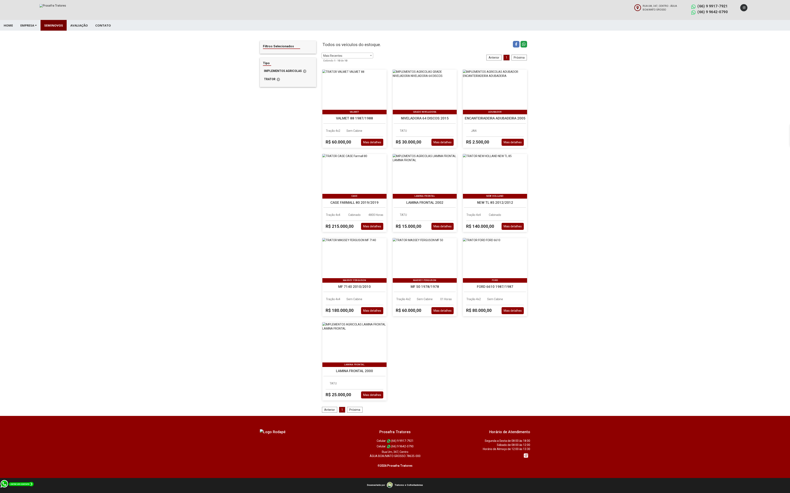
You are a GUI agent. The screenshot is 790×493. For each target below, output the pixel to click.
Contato (103, 25)
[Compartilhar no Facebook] (516, 45)
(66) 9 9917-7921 (712, 6)
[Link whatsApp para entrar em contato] (17, 491)
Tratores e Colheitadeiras (409, 485)
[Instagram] (743, 7)
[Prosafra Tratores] (273, 432)
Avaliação (79, 25)
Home (8, 25)
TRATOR (271, 79)
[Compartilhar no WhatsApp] (523, 45)
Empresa (27, 25)
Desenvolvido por (376, 485)
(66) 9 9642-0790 (712, 12)
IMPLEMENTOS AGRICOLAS (284, 71)
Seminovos (53, 25)
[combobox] (347, 55)
